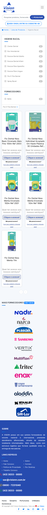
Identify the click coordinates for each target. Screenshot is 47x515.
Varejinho (13, 501)
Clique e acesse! (12, 157)
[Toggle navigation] (42, 7)
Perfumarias (24, 501)
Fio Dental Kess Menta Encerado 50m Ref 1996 (35, 200)
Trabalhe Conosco (10, 470)
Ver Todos (29, 303)
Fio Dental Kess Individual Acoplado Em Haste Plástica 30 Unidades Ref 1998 (35, 142)
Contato (28, 464)
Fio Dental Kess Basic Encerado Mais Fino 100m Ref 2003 (12, 141)
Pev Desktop (30, 467)
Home (6, 30)
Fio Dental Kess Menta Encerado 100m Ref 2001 (12, 200)
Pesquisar (38, 17)
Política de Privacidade (12, 467)
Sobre (27, 461)
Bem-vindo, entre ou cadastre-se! (24, 24)
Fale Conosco (8, 464)
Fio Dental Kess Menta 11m (12, 259)
